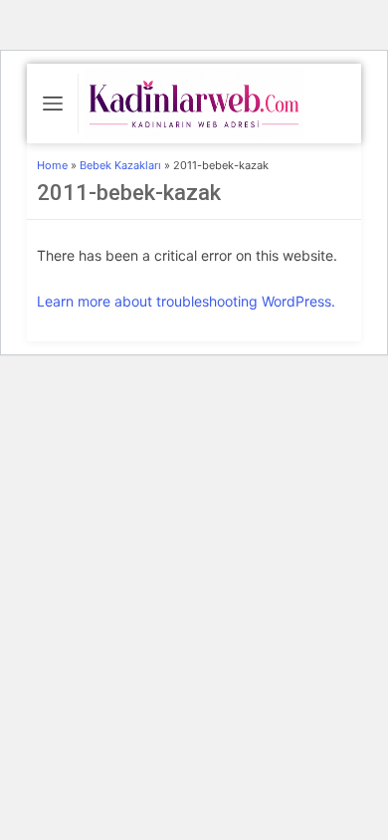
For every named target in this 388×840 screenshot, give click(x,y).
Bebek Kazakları (122, 165)
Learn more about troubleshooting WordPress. (186, 301)
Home (52, 165)
